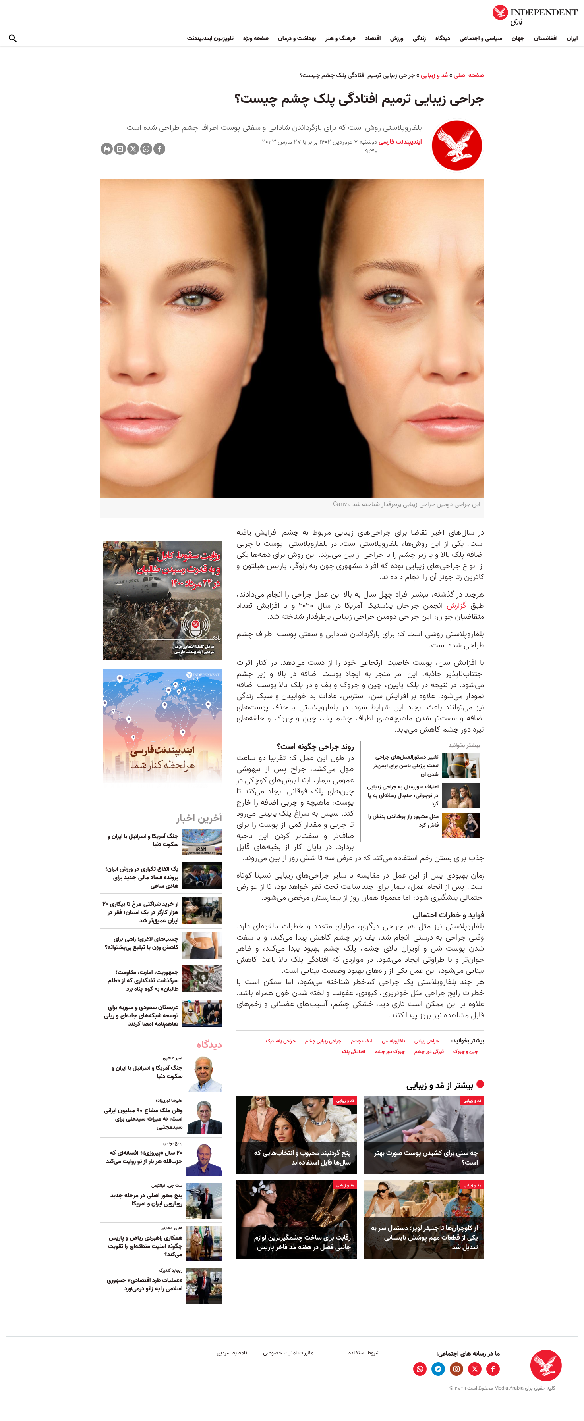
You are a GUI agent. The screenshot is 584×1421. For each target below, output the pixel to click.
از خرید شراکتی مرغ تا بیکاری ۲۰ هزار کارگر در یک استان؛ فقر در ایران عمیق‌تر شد (140, 912)
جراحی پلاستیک (281, 1041)
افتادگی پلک (353, 1051)
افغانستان (545, 38)
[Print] (107, 149)
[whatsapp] (420, 1369)
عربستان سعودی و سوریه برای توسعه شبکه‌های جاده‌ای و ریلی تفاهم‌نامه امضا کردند (141, 1016)
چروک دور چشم (390, 1051)
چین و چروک (465, 1051)
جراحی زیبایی (426, 1041)
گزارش (456, 605)
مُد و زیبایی (434, 75)
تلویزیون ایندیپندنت (210, 38)
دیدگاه (442, 38)
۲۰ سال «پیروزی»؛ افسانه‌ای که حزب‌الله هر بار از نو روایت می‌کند (144, 1157)
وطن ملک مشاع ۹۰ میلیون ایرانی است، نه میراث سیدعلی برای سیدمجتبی (143, 1119)
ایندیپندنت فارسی (400, 142)
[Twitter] (133, 149)
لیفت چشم (361, 1041)
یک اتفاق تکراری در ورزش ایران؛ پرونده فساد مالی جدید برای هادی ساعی (141, 878)
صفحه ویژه (256, 38)
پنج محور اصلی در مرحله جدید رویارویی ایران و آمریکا (146, 1200)
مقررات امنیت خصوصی (288, 1352)
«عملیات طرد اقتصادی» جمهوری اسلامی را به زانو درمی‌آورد (144, 1285)
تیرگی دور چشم (429, 1051)
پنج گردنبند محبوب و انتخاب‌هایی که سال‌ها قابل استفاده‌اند (302, 1158)
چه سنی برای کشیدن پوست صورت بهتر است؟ (426, 1158)
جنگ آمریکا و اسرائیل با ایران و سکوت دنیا (143, 840)
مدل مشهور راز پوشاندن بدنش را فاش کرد (403, 821)
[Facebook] (159, 149)
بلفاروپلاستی (393, 1041)
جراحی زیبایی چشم (323, 1041)
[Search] (12, 39)
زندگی (419, 38)
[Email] (120, 149)
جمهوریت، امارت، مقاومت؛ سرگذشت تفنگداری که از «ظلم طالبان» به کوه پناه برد (143, 981)
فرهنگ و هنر (340, 38)
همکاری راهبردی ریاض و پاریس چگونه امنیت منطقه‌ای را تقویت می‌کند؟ (145, 1246)
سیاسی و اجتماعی (481, 38)
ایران (572, 38)
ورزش (396, 38)
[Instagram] (456, 1369)
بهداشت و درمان (297, 38)
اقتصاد (373, 38)
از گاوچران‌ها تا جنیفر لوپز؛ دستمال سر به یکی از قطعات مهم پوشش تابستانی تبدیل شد (424, 1238)
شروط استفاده (364, 1352)
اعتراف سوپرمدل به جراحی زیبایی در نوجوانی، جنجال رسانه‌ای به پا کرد (403, 796)
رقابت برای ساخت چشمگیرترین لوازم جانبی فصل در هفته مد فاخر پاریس (302, 1242)
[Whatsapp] (146, 149)
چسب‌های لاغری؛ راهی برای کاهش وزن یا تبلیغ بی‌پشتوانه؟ (141, 943)
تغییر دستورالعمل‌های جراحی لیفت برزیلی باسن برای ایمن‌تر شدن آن (406, 766)
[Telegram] (438, 1369)
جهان (518, 38)
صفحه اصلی (469, 75)
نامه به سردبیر (232, 1352)
